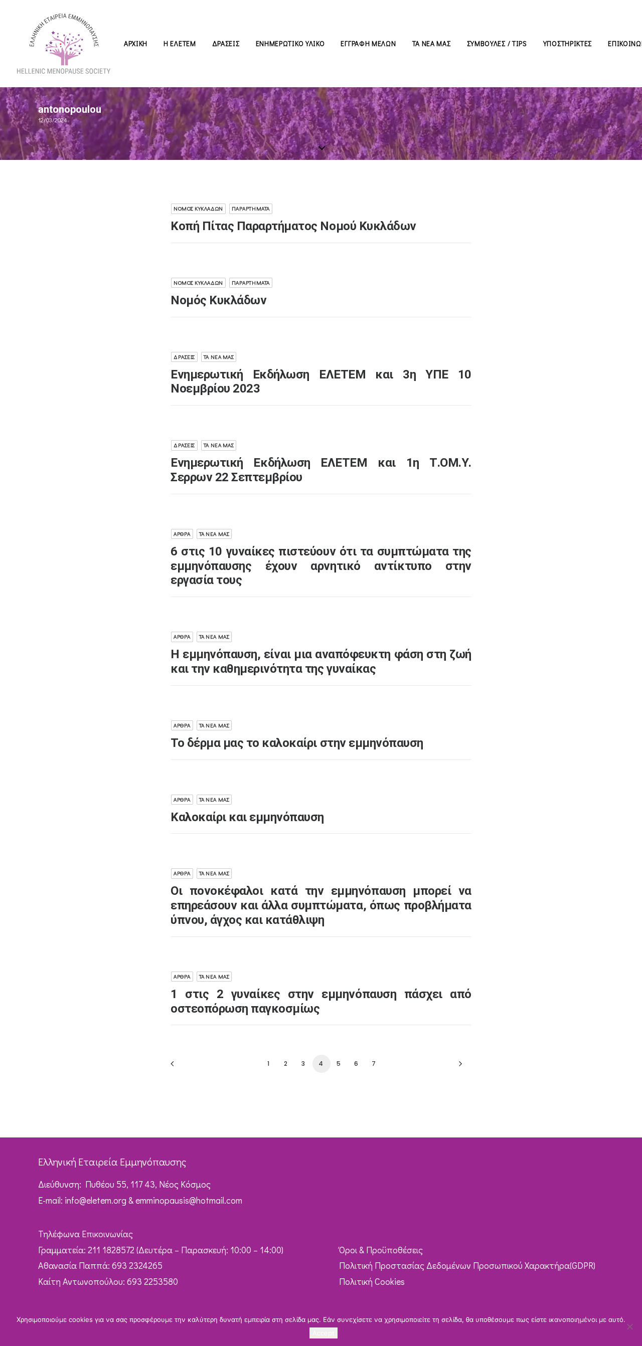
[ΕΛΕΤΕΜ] (63, 44)
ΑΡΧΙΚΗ (135, 43)
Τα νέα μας (219, 356)
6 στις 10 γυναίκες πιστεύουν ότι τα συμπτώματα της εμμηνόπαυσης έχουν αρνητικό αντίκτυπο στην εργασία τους (321, 566)
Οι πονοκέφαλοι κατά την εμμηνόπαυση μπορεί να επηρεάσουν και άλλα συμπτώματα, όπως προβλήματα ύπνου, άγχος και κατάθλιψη (321, 905)
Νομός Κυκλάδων (198, 208)
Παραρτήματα (251, 208)
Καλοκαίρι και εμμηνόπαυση (247, 817)
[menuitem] (135, 43)
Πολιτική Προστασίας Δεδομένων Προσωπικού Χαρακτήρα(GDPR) (467, 1265)
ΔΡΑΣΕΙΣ (226, 43)
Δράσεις (184, 356)
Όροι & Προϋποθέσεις (381, 1250)
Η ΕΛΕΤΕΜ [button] (180, 43)
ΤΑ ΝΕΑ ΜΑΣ (431, 43)
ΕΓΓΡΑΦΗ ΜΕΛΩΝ (368, 43)
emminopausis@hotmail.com (188, 1200)
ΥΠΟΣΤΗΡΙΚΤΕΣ (567, 43)
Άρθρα (182, 533)
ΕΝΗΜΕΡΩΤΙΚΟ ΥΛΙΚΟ (290, 43)
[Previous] (184, 1067)
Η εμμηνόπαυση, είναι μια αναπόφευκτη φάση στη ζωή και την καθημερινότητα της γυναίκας (321, 661)
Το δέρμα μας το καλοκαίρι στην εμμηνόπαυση (297, 743)
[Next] (457, 1067)
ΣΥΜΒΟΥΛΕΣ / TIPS (497, 43)
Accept (323, 1333)
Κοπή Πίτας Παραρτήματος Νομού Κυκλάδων (293, 226)
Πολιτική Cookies (372, 1281)
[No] (629, 1326)
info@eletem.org (95, 1200)
